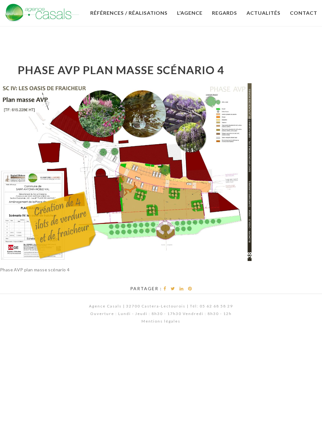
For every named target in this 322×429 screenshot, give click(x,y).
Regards (224, 13)
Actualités (263, 13)
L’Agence (190, 13)
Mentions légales (161, 321)
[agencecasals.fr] (42, 13)
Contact (303, 13)
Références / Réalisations (129, 13)
